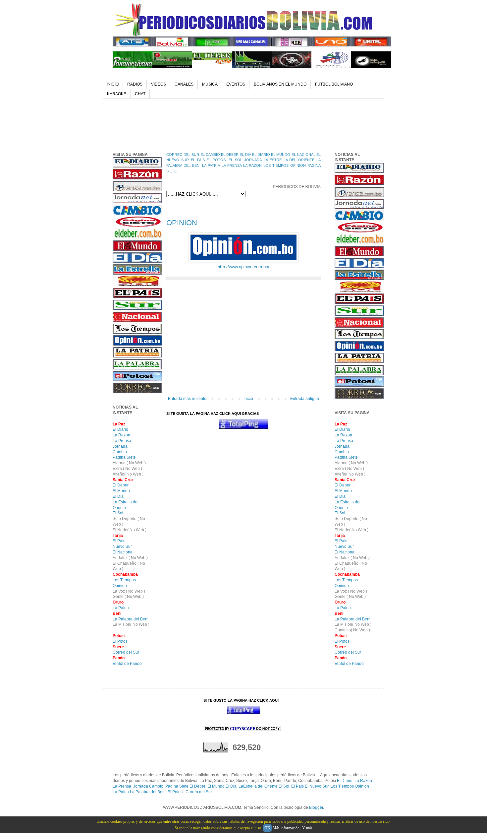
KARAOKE (116, 94)
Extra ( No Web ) (127, 468)
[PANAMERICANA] (132, 66)
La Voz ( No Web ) (129, 591)
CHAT (140, 94)
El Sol (118, 513)
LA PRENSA (232, 165)
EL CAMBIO (210, 155)
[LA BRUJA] (371, 66)
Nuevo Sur (122, 546)
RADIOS (134, 84)
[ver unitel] (371, 45)
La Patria (121, 608)
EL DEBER (230, 155)
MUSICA (210, 84)
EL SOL (235, 160)
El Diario (120, 429)
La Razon (121, 435)
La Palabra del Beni (130, 619)
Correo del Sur (126, 652)
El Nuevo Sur (317, 786)
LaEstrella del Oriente (259, 786)
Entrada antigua (304, 398)
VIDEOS (158, 84)
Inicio (248, 398)
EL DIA (245, 155)
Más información (286, 828)
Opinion (362, 786)
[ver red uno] (331, 45)
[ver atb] (132, 45)
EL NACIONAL (303, 155)
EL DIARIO (261, 155)
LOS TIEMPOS (276, 165)
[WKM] (291, 66)
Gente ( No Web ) (128, 596)
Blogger (316, 807)
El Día (118, 496)
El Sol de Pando (127, 663)
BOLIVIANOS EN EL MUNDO (280, 84)
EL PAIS (198, 160)
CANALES (184, 84)
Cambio (120, 452)
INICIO (113, 84)
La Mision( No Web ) (131, 624)
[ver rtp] (291, 45)
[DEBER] (212, 66)
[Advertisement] (233, 124)
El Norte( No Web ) (129, 530)
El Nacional (123, 552)
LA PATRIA (211, 165)
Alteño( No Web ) (128, 474)
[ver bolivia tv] (172, 45)
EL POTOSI (216, 160)
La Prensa (122, 440)
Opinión (120, 585)
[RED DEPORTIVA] (252, 66)
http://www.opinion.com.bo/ (243, 266)
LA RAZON (252, 165)
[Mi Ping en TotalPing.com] (243, 427)
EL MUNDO (280, 155)
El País (119, 541)
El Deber (121, 485)
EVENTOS (235, 84)
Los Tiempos (124, 580)
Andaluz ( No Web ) (130, 557)
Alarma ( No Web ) (129, 463)
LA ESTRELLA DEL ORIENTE (289, 160)
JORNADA (253, 160)
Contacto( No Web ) (352, 630)
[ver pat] (212, 45)
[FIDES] (172, 66)
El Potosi (121, 641)
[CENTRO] (331, 66)
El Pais (298, 786)
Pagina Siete (124, 457)
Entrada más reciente (187, 398)
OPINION (298, 165)
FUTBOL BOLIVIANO (334, 84)
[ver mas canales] (252, 45)
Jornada (120, 446)
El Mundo (121, 490)
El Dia (231, 786)
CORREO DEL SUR (182, 155)
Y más (307, 828)
